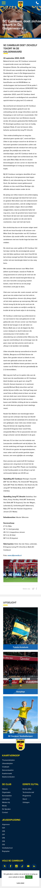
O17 (3, 834)
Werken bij (6, 802)
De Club (6, 784)
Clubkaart (5, 767)
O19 (3, 831)
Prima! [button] (29, 877)
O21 (3, 828)
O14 (3, 841)
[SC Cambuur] (20, 4)
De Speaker (6, 809)
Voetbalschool (7, 848)
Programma (27, 795)
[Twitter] (4, 866)
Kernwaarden (7, 795)
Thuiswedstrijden (8, 760)
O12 (3, 844)
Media (4, 805)
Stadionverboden (8, 777)
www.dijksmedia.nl (15, 555)
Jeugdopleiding (11, 819)
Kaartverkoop (11, 755)
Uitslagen (26, 802)
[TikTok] (22, 866)
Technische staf (28, 792)
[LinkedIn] (34, 866)
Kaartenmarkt (7, 773)
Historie (5, 789)
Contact (5, 812)
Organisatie (6, 792)
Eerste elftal (31, 784)
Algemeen (6, 824)
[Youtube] (28, 866)
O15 (3, 838)
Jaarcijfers (6, 799)
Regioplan (6, 851)
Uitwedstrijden (7, 763)
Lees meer (20, 883)
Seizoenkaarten (8, 770)
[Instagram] (16, 866)
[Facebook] (10, 866)
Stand (25, 799)
